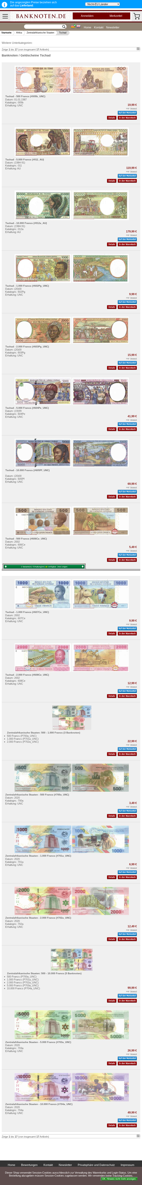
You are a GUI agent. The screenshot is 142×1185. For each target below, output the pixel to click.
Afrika (19, 32)
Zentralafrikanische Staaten (40, 32)
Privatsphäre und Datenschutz (96, 1165)
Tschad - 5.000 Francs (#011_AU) (24, 159)
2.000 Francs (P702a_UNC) (23, 741)
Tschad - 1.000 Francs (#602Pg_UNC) (27, 285)
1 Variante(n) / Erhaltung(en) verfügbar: (44, 567)
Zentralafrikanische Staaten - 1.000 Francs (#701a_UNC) (38, 855)
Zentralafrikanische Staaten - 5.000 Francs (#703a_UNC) (38, 1042)
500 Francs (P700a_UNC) (22, 735)
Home (87, 27)
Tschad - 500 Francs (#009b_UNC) (25, 96)
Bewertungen (29, 1165)
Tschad (62, 32)
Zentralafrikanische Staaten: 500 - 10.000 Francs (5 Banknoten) (44, 973)
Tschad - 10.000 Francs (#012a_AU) (26, 223)
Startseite (6, 32)
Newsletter (112, 27)
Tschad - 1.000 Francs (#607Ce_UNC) (27, 612)
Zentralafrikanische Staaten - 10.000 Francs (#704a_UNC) (39, 1104)
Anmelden (87, 15)
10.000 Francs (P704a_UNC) (23, 988)
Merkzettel (116, 15)
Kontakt (98, 27)
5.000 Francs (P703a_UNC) (23, 985)
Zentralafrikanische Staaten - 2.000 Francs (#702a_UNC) (38, 917)
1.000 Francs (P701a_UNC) (23, 738)
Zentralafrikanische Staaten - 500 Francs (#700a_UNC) (37, 794)
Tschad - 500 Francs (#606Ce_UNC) (26, 538)
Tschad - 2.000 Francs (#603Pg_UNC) (27, 346)
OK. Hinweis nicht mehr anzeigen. (119, 1179)
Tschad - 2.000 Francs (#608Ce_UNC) (27, 674)
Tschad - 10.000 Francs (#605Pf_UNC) (27, 470)
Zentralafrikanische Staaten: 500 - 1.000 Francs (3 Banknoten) (43, 732)
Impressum (127, 1165)
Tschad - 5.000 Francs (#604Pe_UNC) (27, 407)
